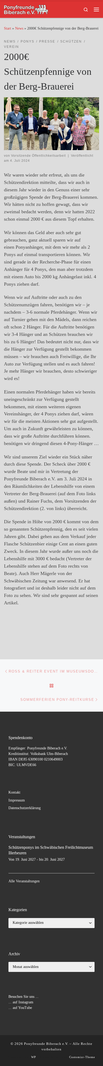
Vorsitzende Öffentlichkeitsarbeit (38, 155)
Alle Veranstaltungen (24, 881)
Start (7, 28)
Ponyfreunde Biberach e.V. (46, 1044)
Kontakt (14, 792)
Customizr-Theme (82, 1057)
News (19, 28)
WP (33, 1057)
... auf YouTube (20, 1008)
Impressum (16, 800)
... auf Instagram (20, 1002)
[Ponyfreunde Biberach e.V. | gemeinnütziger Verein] (26, 9)
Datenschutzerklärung (24, 808)
